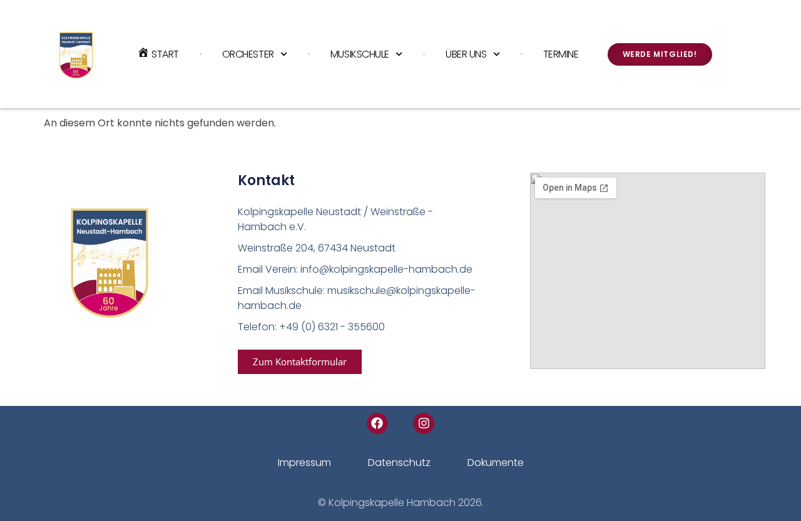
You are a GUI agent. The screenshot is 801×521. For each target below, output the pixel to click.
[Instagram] (423, 423)
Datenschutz (399, 462)
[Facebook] (377, 423)
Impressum (304, 462)
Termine (561, 54)
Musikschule (359, 54)
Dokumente (495, 462)
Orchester (248, 54)
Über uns (466, 54)
